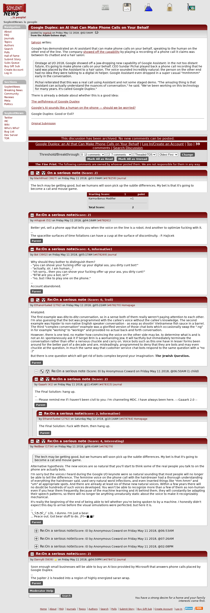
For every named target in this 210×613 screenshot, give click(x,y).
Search (8, 49)
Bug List (9, 131)
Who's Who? (11, 128)
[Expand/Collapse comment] (32, 173)
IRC (6, 121)
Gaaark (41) (45, 384)
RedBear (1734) (44, 446)
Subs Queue (11, 62)
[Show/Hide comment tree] (38, 173)
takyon (36, 42)
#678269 (100, 254)
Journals (9, 38)
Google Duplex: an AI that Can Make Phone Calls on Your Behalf (90, 27)
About (8, 31)
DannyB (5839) (43, 559)
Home (43, 609)
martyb (47, 33)
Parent (36, 241)
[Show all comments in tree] (43, 173)
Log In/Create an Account (163, 144)
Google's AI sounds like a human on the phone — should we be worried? (83, 107)
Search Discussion (128, 148)
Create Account (13, 69)
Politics (8, 104)
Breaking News (13, 90)
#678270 (114, 305)
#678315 (105, 384)
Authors (9, 45)
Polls (7, 52)
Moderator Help (41, 590)
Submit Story (12, 59)
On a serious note (63, 173)
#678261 (104, 220)
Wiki (6, 124)
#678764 (126, 418)
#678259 (109, 178)
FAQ (6, 35)
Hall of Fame (11, 55)
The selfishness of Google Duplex (55, 101)
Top (189, 144)
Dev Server (11, 135)
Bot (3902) (41, 254)
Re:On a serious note (55, 215)
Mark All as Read (100, 158)
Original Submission (43, 123)
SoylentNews (14, 11)
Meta (7, 100)
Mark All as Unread (132, 158)
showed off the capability (101, 51)
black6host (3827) (45, 178)
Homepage (128, 305)
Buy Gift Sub (12, 66)
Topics (8, 42)
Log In (8, 73)
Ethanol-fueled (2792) (48, 305)
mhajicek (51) (42, 220)
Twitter (8, 117)
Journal (121, 178)
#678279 (106, 446)
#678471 (109, 559)
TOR (6, 138)
